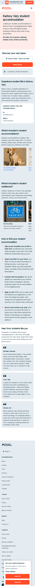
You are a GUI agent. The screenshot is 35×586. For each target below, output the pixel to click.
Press (3, 469)
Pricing (4, 502)
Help (3, 520)
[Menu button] (31, 8)
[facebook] (3, 577)
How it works (6, 498)
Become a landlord (7, 542)
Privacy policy (6, 481)
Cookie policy (6, 484)
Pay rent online (6, 506)
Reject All (17, 576)
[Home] (7, 8)
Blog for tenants (7, 510)
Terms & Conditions (7, 477)
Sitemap (4, 488)
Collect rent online (7, 552)
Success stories (6, 559)
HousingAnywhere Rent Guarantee (9, 547)
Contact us (5, 524)
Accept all (18, 582)
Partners (4, 473)
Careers (4, 465)
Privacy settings (10, 571)
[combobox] (7, 451)
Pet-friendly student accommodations (10, 169)
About (3, 461)
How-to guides (6, 556)
